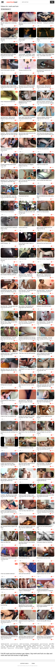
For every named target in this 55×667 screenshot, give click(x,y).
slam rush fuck (40, 646)
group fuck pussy (44, 643)
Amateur (11, 2)
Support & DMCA (24, 663)
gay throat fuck (31, 646)
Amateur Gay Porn (26, 665)
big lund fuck (35, 648)
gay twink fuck (11, 646)
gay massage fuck (21, 646)
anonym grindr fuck (14, 643)
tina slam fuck (47, 646)
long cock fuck (27, 645)
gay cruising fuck (44, 648)
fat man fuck (28, 648)
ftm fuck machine (19, 648)
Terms (33, 663)
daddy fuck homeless (24, 643)
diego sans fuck (11, 648)
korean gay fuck (35, 644)
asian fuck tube (46, 645)
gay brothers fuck (37, 645)
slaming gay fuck (5, 643)
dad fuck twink (8, 645)
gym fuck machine (17, 645)
